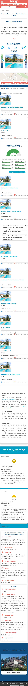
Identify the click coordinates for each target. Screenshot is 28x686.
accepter (9, 683)
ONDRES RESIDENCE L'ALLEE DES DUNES (12, 280)
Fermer (22, 685)
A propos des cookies (14, 685)
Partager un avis (13, 172)
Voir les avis (22, 172)
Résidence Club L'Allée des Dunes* (10, 374)
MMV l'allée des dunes (7, 351)
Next (25, 47)
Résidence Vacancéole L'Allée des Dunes (12, 107)
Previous (3, 47)
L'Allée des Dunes (5, 131)
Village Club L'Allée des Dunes (9, 256)
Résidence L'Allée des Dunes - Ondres (11, 211)
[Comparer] (26, 7)
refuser (2, 683)
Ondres (3, 109)
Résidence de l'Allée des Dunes (9, 188)
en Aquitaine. (13, 399)
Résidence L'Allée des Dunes (8, 303)
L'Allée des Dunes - (6, 327)
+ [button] (26, 80)
